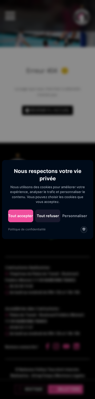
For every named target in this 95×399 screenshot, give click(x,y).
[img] (84, 229)
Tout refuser (48, 216)
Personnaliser (74, 216)
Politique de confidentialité (27, 229)
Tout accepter (20, 216)
